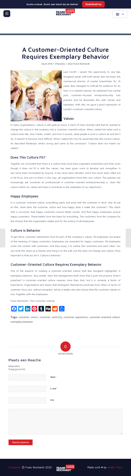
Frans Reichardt (81, 63)
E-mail (53, 388)
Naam (53, 376)
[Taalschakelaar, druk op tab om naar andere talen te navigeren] (120, 14)
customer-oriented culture (104, 317)
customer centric (28, 317)
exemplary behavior (22, 321)
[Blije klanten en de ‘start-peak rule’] (128, 238)
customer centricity (51, 317)
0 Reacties (60, 63)
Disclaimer (15, 467)
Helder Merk (114, 467)
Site (52, 400)
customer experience (75, 317)
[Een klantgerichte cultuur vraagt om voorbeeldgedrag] (2, 238)
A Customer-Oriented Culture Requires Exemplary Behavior (65, 53)
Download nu (93, 4)
